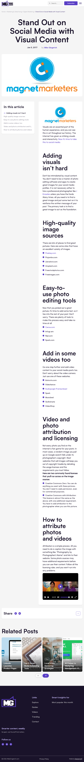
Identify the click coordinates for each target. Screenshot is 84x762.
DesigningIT (78, 759)
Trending (36, 717)
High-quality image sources (14, 116)
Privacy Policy (44, 759)
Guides (35, 707)
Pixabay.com (50, 253)
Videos (35, 712)
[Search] (49, 3)
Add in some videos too (13, 123)
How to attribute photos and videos (18, 130)
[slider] (48, 597)
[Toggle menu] (80, 3)
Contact (35, 721)
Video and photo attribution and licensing (18, 126)
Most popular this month (62, 702)
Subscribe (70, 3)
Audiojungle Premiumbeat (56, 389)
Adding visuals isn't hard (16, 113)
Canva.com (50, 327)
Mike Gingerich (50, 47)
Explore (35, 702)
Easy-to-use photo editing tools (16, 120)
